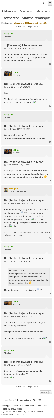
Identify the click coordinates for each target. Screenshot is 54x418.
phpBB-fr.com (16, 409)
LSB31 (15, 270)
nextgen (40, 412)
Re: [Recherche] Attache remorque (24, 84)
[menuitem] (7, 415)
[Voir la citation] (28, 270)
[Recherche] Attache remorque (26, 18)
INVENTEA (30, 412)
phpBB (17, 406)
